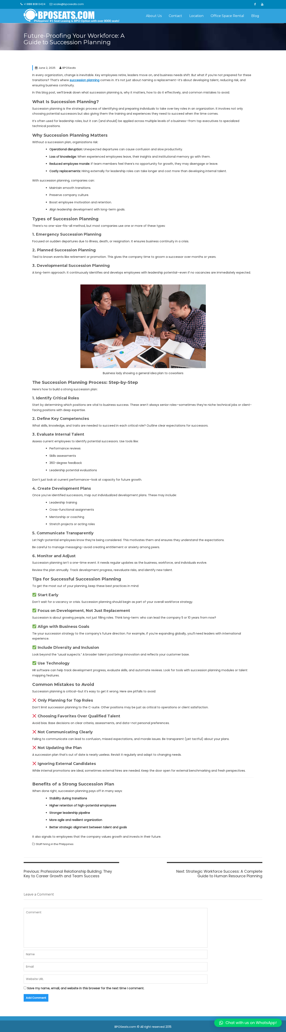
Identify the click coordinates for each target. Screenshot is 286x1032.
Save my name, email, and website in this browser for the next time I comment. (85, 988)
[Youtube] (262, 4)
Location (196, 16)
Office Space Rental (227, 16)
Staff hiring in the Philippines (54, 844)
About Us (154, 16)
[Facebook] (254, 4)
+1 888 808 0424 (34, 4)
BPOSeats (69, 68)
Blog (255, 16)
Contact (175, 16)
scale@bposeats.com (68, 4)
